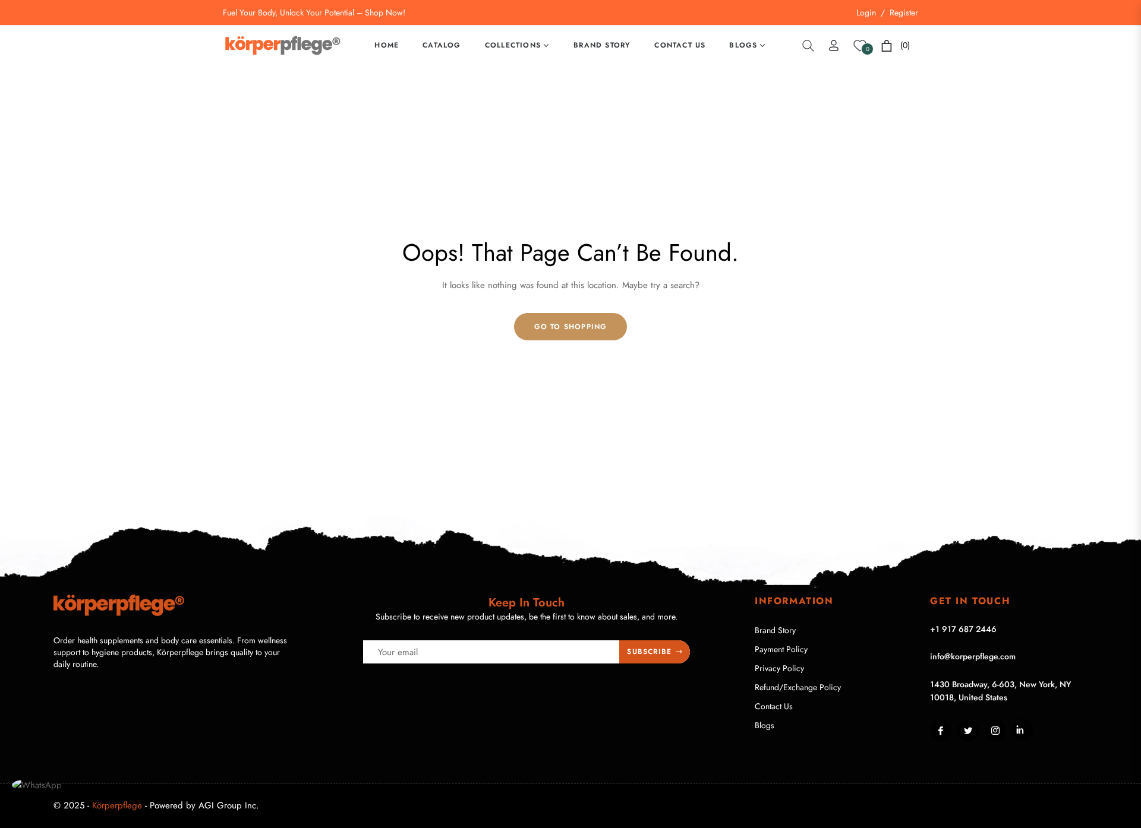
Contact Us (774, 706)
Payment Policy (781, 649)
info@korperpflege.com (973, 656)
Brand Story (775, 630)
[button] (808, 46)
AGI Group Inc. (228, 805)
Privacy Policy (779, 668)
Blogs (764, 725)
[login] (833, 45)
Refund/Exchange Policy (798, 687)
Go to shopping (570, 326)
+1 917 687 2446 (963, 629)
